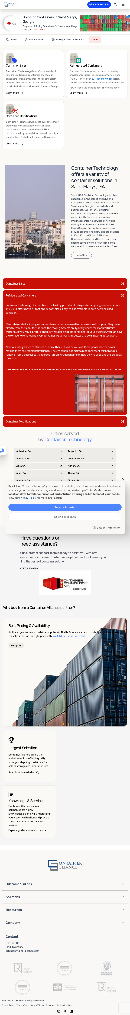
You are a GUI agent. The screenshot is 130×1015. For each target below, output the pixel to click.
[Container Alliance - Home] (65, 865)
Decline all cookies (65, 516)
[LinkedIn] (71, 1011)
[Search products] (115, 4)
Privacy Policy (8, 1005)
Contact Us (12, 942)
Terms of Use (22, 1005)
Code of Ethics (37, 1005)
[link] (33, 74)
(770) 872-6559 (29, 569)
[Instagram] (59, 1011)
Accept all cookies (65, 507)
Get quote (16, 645)
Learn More (38, 29)
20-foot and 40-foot (102, 79)
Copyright (50, 1005)
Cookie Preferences (108, 528)
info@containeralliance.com (22, 950)
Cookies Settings (64, 1005)
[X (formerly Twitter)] (65, 1011)
